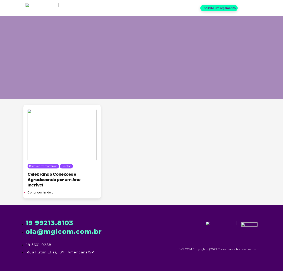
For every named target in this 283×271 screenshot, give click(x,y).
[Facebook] (243, 8)
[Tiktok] (257, 8)
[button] (219, 8)
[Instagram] (250, 8)
